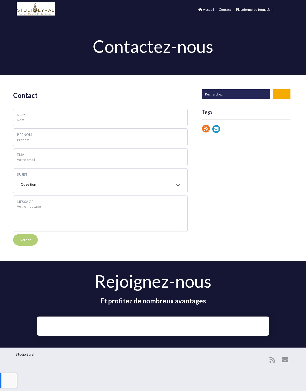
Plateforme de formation (254, 9)
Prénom (24, 134)
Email (22, 155)
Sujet (22, 174)
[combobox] (100, 183)
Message (25, 202)
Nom (21, 115)
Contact (225, 9)
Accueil (208, 9)
